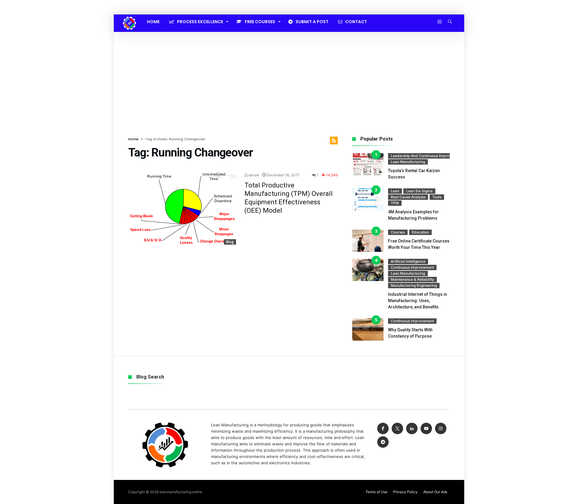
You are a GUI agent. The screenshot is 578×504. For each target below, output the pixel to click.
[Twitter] (397, 428)
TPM (395, 203)
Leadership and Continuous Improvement (426, 155)
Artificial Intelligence (408, 261)
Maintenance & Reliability (412, 279)
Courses (398, 232)
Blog (230, 241)
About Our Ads (435, 492)
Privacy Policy (405, 492)
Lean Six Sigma (419, 191)
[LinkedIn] (412, 428)
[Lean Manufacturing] (129, 16)
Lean (395, 191)
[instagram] (440, 428)
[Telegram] (383, 442)
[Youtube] (426, 428)
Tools (436, 197)
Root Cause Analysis (408, 197)
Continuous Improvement (412, 267)
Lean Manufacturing (408, 161)
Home (133, 139)
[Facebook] (383, 428)
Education (420, 232)
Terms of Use (376, 492)
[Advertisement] (289, 77)
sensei (253, 175)
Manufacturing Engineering (414, 285)
